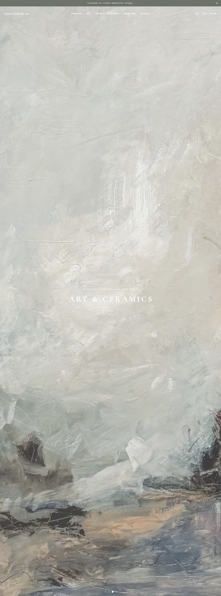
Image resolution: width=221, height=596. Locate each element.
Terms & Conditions (107, 14)
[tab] (105, 592)
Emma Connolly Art (16, 14)
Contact (145, 14)
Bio (89, 14)
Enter (110, 311)
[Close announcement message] (217, 3)
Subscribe (129, 14)
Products (76, 14)
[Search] (196, 14)
